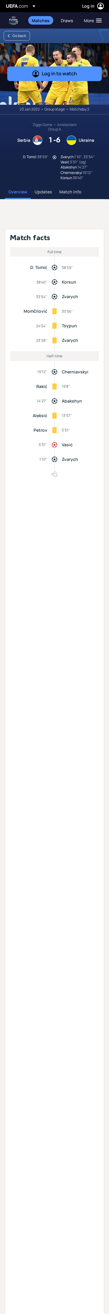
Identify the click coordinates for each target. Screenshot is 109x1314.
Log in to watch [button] (59, 73)
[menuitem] (41, 20)
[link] (41, 20)
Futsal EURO (14, 20)
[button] (91, 20)
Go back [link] (19, 35)
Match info (70, 191)
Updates (43, 191)
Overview (17, 191)
